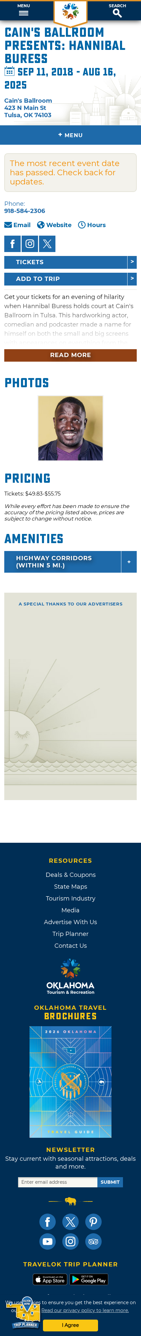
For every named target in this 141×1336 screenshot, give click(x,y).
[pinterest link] (93, 1222)
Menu (23, 6)
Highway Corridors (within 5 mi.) (54, 562)
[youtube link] (47, 1241)
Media (70, 910)
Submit (110, 1182)
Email (21, 225)
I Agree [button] (70, 1325)
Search (117, 6)
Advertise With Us (70, 922)
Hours (96, 225)
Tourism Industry (70, 898)
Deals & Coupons (71, 875)
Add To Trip (38, 279)
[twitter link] (70, 1222)
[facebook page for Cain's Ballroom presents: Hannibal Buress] (12, 244)
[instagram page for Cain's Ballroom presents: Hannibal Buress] (30, 244)
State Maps (70, 886)
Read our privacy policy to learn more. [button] (85, 1310)
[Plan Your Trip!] (24, 1313)
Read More (70, 355)
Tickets (30, 262)
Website (58, 225)
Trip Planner (70, 934)
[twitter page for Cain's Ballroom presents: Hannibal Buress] (47, 244)
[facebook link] (47, 1222)
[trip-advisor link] (93, 1241)
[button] (23, 11)
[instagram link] (70, 1241)
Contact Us (70, 945)
